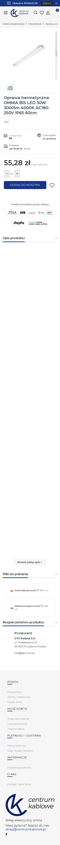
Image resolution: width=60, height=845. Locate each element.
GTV (6, 122)
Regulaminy (14, 692)
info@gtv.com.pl (24, 653)
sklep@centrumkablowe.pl (26, 829)
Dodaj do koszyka (25, 185)
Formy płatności (16, 745)
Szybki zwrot (14, 702)
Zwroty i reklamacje (18, 697)
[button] (30, 562)
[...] (30, 55)
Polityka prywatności (19, 767)
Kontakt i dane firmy (19, 784)
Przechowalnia (15, 728)
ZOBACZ (47, 3)
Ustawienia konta (17, 723)
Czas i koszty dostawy (20, 750)
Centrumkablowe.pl (13, 24)
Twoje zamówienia (18, 718)
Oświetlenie (34, 24)
